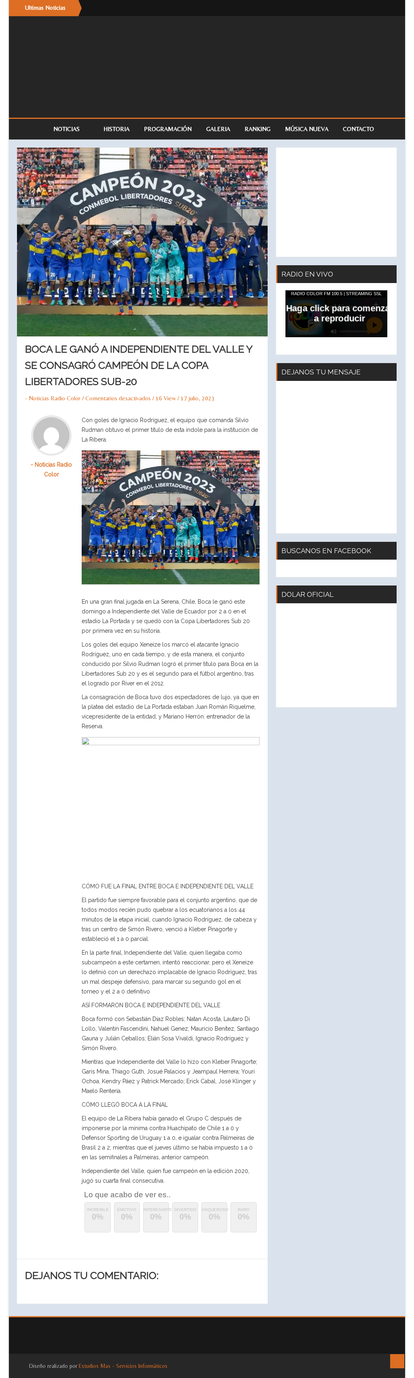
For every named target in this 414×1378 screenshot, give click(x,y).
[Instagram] (385, 8)
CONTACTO (358, 128)
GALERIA (218, 128)
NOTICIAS (67, 128)
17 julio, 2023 (198, 398)
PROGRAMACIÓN (168, 128)
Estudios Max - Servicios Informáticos (123, 1366)
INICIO (31, 129)
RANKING (257, 128)
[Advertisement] (336, 202)
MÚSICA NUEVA (306, 128)
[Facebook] (369, 8)
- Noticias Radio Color (52, 398)
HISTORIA (116, 128)
